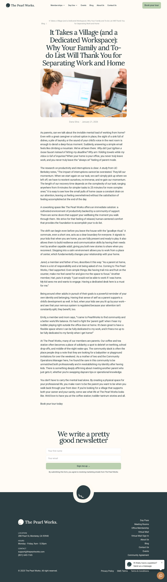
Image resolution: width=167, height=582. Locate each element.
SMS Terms (122, 571)
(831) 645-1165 (25, 555)
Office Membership (140, 528)
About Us (145, 540)
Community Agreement (138, 555)
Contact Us (144, 547)
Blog (43, 24)
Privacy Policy (107, 571)
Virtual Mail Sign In (140, 536)
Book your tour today (51, 403)
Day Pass (144, 520)
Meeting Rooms (141, 524)
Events (146, 551)
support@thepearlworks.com (31, 552)
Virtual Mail (143, 532)
